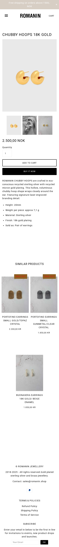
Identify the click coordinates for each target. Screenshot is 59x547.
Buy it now (30, 171)
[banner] (30, 15)
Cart (51, 16)
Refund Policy (29, 506)
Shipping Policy (29, 510)
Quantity (7, 147)
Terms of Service (29, 515)
